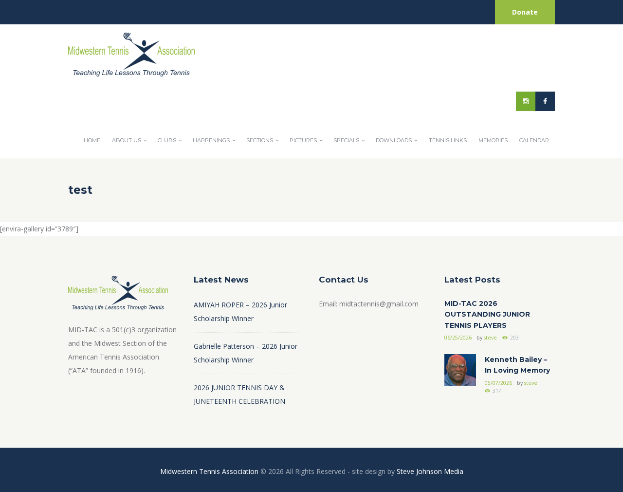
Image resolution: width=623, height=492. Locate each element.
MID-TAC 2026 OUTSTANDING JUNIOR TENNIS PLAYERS (487, 314)
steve (490, 337)
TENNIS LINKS (448, 140)
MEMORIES (493, 140)
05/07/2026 (498, 382)
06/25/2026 (458, 337)
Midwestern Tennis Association (209, 471)
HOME (92, 140)
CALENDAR (534, 140)
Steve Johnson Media (430, 471)
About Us (126, 140)
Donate (525, 12)
